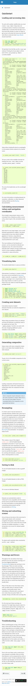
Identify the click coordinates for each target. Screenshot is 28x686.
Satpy (15, 2)
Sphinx (9, 681)
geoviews (21, 275)
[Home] (2, 7)
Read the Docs (5, 683)
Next (22, 673)
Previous (6, 673)
